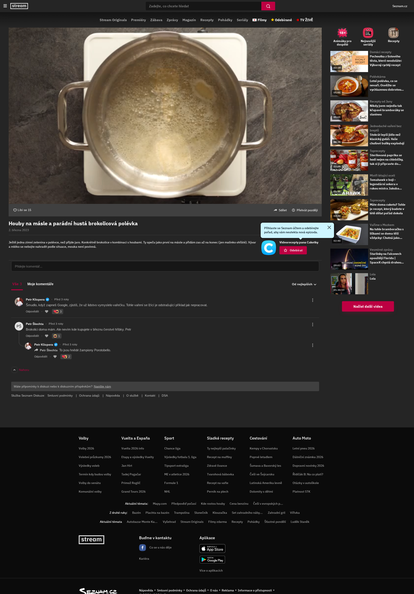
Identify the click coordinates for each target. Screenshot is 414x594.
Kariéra (144, 559)
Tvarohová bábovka (220, 474)
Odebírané (283, 20)
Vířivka (295, 513)
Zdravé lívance (217, 466)
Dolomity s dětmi (261, 491)
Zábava (156, 20)
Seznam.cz (399, 6)
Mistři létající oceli (382, 175)
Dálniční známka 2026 (308, 457)
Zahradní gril (276, 513)
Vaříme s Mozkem (382, 225)
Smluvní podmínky (169, 590)
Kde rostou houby (213, 504)
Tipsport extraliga (176, 466)
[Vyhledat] (268, 6)
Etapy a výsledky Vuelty (137, 457)
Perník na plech (217, 491)
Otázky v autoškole (306, 483)
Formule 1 (171, 483)
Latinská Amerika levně (266, 483)
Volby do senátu (90, 483)
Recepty (207, 20)
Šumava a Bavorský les (265, 466)
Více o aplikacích (211, 570)
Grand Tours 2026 (133, 491)
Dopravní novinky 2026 (308, 466)
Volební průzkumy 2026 (95, 457)
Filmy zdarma (217, 522)
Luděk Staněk (300, 522)
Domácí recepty (380, 52)
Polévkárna (378, 77)
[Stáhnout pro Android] (212, 559)
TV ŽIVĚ (306, 20)
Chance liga (172, 448)
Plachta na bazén (157, 513)
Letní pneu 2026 (304, 448)
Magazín (189, 20)
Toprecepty (377, 151)
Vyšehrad (169, 522)
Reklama (228, 590)
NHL (167, 491)
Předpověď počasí (183, 504)
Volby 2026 (86, 448)
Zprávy (172, 20)
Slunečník (201, 513)
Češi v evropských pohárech (272, 504)
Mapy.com (160, 504)
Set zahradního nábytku (248, 513)
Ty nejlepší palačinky (221, 448)
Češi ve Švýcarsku (262, 474)
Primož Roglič (130, 483)
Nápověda (146, 590)
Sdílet (283, 210)
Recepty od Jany (381, 101)
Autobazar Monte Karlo (142, 522)
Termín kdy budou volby (95, 474)
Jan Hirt (126, 466)
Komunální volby (90, 491)
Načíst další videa (368, 306)
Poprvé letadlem (261, 457)
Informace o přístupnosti (255, 590)
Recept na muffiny (219, 457)
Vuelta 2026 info (132, 448)
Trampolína (182, 513)
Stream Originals (113, 20)
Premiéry (138, 20)
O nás (214, 590)
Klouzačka (220, 513)
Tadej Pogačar (131, 474)
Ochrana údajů (196, 590)
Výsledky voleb (89, 466)
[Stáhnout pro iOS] (212, 548)
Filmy (262, 20)
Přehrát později (307, 210)
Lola (373, 274)
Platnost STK (301, 491)
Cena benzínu (239, 504)
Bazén (136, 513)
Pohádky (225, 20)
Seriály (242, 20)
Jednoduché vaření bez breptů (385, 128)
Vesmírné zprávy (381, 250)
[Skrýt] (329, 228)
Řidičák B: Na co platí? (308, 474)
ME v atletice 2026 (176, 474)
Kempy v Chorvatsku (264, 448)
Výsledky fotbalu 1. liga (180, 457)
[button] (165, 116)
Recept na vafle (217, 483)
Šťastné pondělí (275, 522)
